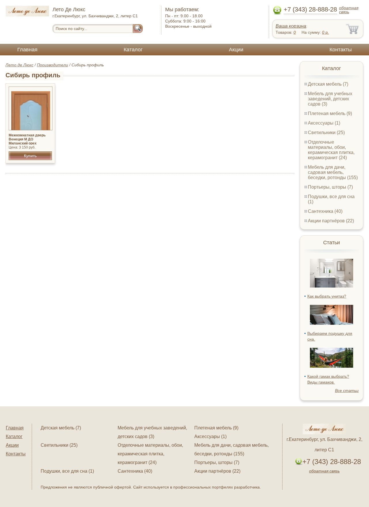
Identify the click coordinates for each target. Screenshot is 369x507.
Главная (27, 49)
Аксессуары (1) (324, 123)
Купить (30, 155)
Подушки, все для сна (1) (67, 471)
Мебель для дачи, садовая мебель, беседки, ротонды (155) (333, 172)
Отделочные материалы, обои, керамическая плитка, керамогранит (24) (331, 150)
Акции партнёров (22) (331, 220)
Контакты (341, 49)
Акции (236, 49)
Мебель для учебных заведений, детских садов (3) (330, 98)
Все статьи (347, 390)
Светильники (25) (326, 132)
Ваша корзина (291, 26)
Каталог (133, 49)
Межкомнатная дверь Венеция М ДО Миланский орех (27, 139)
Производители (52, 65)
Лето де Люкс (19, 65)
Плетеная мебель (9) (330, 113)
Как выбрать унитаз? (326, 296)
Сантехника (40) (325, 211)
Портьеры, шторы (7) (330, 187)
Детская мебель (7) (328, 84)
